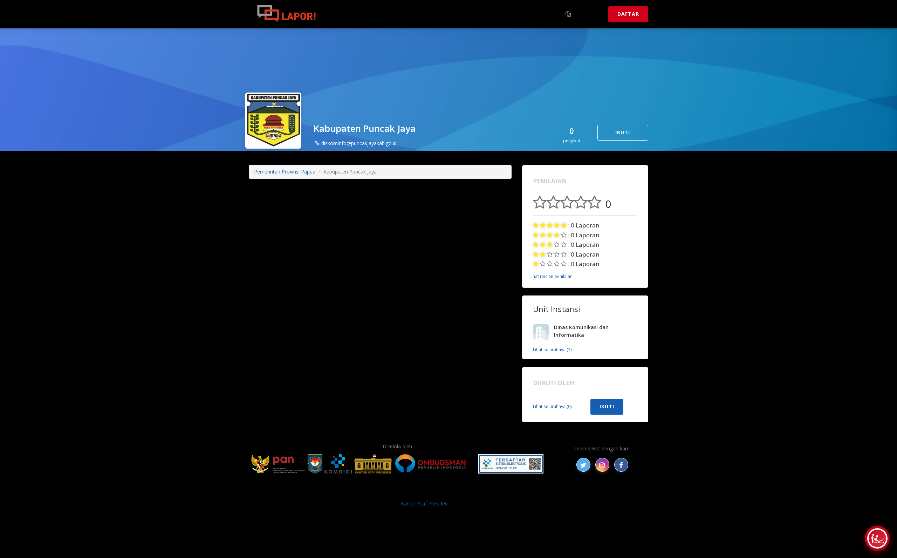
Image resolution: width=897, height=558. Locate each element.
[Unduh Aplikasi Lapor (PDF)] (511, 464)
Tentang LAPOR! (353, 14)
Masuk (591, 14)
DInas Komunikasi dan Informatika (581, 331)
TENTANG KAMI (490, 492)
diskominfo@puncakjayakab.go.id (358, 143)
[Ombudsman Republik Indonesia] (434, 464)
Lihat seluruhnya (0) (552, 406)
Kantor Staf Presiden (424, 503)
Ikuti (622, 132)
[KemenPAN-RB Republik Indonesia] (278, 464)
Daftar (628, 14)
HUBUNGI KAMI (579, 492)
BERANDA (337, 492)
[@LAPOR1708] (583, 465)
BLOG (360, 492)
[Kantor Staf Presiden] (373, 464)
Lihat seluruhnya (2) (552, 349)
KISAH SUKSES (388, 492)
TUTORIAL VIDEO (535, 492)
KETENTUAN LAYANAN (438, 492)
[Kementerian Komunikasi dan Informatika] (338, 464)
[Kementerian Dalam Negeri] (315, 464)
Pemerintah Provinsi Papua (284, 171)
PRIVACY (310, 492)
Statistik (399, 14)
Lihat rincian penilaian (551, 276)
